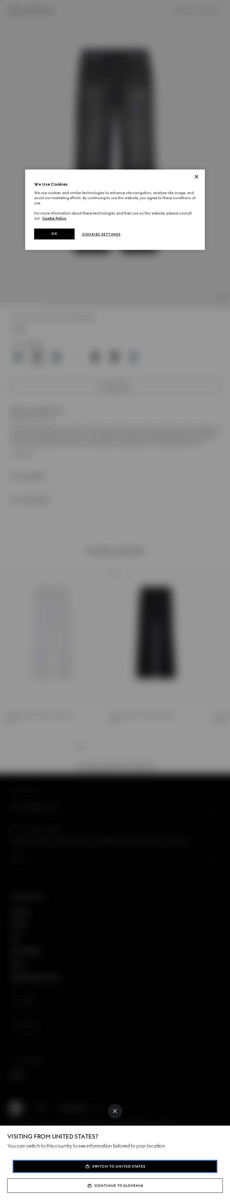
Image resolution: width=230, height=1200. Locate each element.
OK (54, 234)
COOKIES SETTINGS (101, 234)
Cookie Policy (54, 218)
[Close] (115, 1111)
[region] (115, 209)
